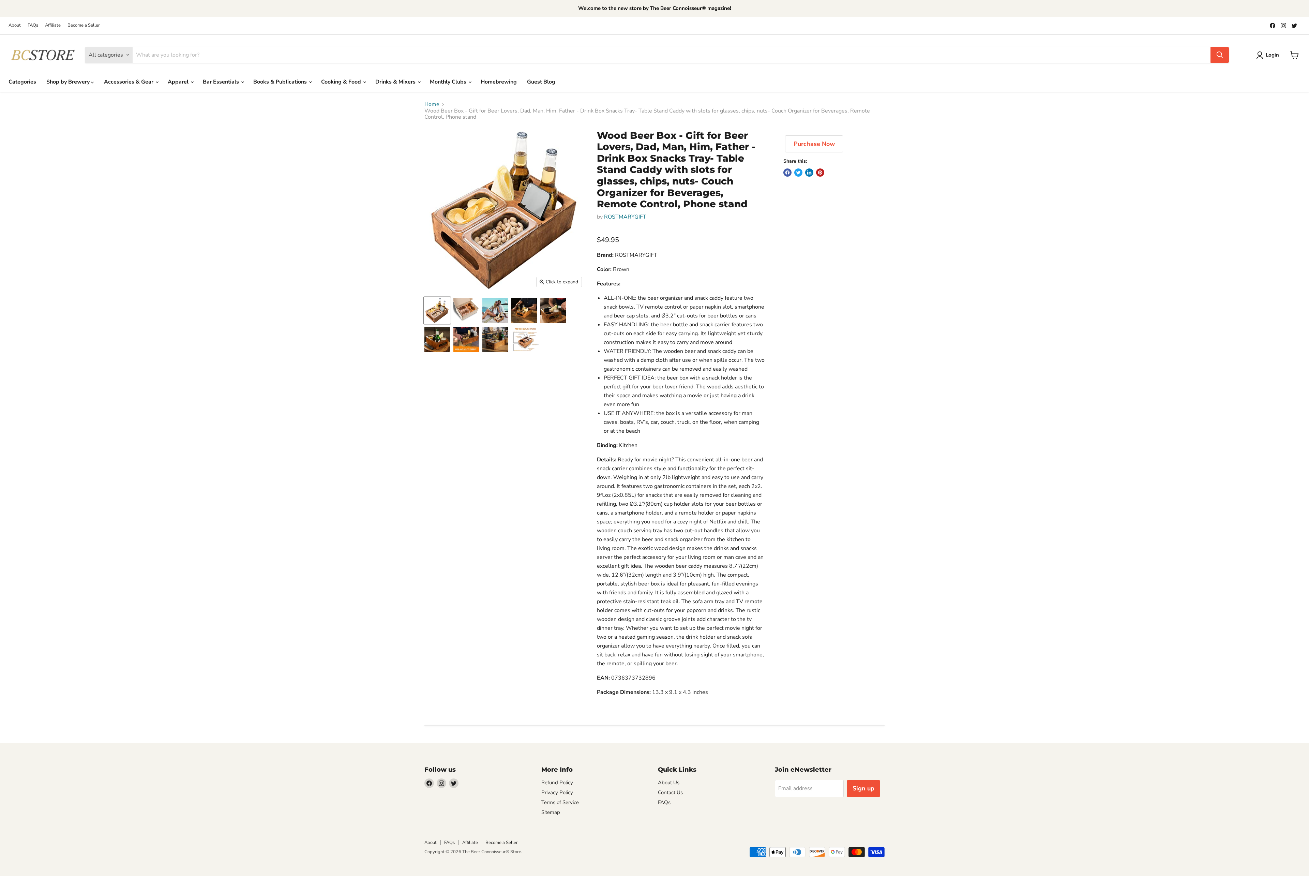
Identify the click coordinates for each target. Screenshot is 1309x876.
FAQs (33, 25)
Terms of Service (560, 802)
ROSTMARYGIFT (625, 217)
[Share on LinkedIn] (809, 172)
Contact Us (670, 792)
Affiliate (53, 25)
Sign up (863, 788)
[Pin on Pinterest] (820, 172)
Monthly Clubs (449, 82)
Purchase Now (814, 144)
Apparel (179, 82)
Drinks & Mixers (396, 82)
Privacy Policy (557, 792)
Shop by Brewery (68, 82)
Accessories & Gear (129, 82)
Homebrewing (499, 82)
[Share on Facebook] (787, 172)
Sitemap (550, 812)
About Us (668, 782)
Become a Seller (83, 25)
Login (1272, 54)
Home (431, 104)
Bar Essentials (221, 82)
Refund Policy (557, 782)
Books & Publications (280, 82)
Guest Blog (541, 82)
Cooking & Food (341, 82)
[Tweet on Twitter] (798, 172)
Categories (22, 82)
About (15, 25)
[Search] (1219, 55)
